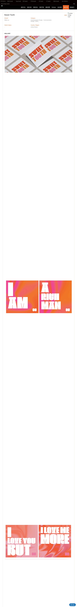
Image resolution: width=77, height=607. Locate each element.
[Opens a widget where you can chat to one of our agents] (72, 604)
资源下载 (41, 7)
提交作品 (66, 7)
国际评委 (48, 7)
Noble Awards (56, 1)
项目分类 (29, 7)
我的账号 (72, 7)
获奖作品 (35, 7)
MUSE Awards (10, 1)
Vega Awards (18, 1)
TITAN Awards (33, 1)
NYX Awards (25, 1)
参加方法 (23, 7)
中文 (74, 3)
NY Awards (41, 1)
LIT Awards (48, 1)
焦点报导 (60, 7)
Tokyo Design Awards (5, 3)
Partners (54, 7)
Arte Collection (65, 1)
